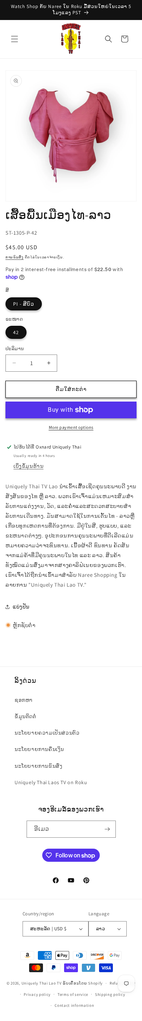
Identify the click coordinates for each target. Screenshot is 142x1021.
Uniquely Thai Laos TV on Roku (51, 782)
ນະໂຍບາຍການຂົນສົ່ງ (38, 766)
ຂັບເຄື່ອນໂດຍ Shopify (83, 983)
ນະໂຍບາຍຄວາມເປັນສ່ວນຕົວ (47, 732)
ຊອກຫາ (24, 700)
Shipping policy (110, 994)
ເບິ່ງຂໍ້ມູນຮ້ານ (28, 466)
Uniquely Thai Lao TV (41, 983)
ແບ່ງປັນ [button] (21, 606)
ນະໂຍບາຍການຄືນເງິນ (39, 749)
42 (16, 332)
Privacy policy (37, 994)
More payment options (71, 427)
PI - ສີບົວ (23, 304)
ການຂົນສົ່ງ (14, 257)
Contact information (74, 1005)
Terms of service (73, 994)
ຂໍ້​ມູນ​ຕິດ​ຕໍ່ (25, 716)
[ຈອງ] (107, 829)
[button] (15, 39)
